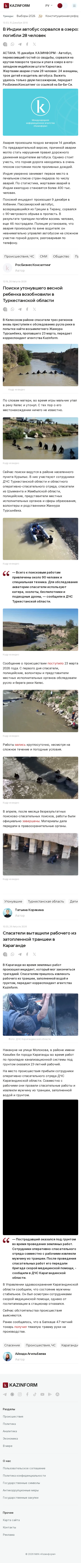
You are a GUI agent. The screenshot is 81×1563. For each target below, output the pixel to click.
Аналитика (10, 1431)
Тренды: (8, 16)
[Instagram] (5, 44)
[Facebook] (27, 44)
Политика (9, 1424)
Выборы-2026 (26, 16)
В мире (7, 1446)
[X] (34, 44)
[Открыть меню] (74, 5)
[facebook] (27, 1394)
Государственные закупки (20, 1497)
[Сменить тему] (62, 6)
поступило (55, 663)
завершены (31, 821)
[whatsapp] (12, 44)
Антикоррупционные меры (21, 1490)
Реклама (9, 1534)
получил (20, 1327)
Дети (74, 901)
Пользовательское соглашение (24, 1468)
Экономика (10, 1438)
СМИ (43, 256)
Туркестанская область (46, 901)
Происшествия (13, 1416)
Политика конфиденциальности (24, 1475)
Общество (61, 256)
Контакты (9, 1527)
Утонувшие (13, 901)
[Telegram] (20, 44)
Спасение (12, 1345)
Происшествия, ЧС (19, 256)
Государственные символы (21, 1483)
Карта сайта (11, 1520)
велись (20, 744)
